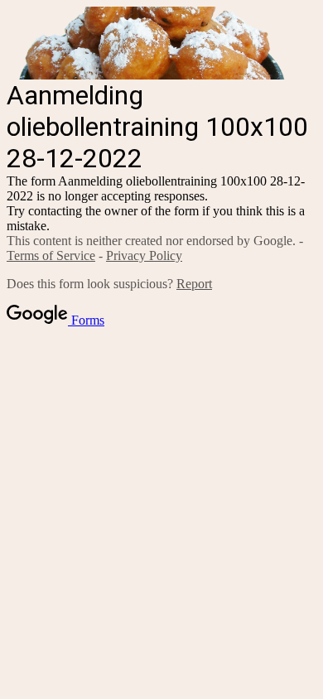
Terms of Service (51, 255)
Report (194, 284)
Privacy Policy (144, 255)
